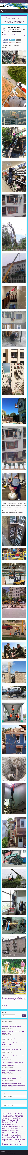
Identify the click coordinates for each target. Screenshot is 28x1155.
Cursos (20, 1118)
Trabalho (12, 1142)
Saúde (19, 1139)
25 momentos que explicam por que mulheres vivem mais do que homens (14, 22)
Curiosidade (14, 1118)
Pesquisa (5, 1135)
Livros (17, 1130)
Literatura (12, 1130)
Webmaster (6, 34)
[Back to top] (24, 1151)
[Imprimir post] (24, 35)
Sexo (24, 1140)
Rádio (14, 1137)
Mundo (9, 1133)
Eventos (4, 1128)
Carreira (18, 1113)
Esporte (15, 1126)
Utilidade (19, 1144)
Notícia (23, 1133)
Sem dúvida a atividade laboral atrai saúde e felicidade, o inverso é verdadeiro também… (12, 1064)
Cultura (8, 1118)
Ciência (5, 1116)
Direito (15, 1122)
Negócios (20, 1133)
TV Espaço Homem (11, 1143)
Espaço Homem (5, 11)
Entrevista (7, 1126)
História (11, 1128)
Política (18, 1135)
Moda (4, 1133)
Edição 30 (13, 34)
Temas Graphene (11, 1153)
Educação (13, 1124)
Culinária (4, 1118)
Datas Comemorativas (11, 1120)
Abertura (6, 1113)
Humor (6, 1005)
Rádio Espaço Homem (12, 1138)
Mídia (14, 1132)
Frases (8, 1128)
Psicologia (5, 1137)
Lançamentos (6, 1130)
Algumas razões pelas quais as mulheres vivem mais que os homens (14, 17)
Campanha (13, 1113)
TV (15, 1142)
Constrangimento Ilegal (9, 1038)
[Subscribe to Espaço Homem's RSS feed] (2, 1)
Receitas (10, 1137)
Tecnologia (6, 1142)
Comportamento (15, 1116)
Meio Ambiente (23, 1130)
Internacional (19, 1128)
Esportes (20, 1126)
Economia (6, 1124)
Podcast (12, 1135)
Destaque (6, 1122)
